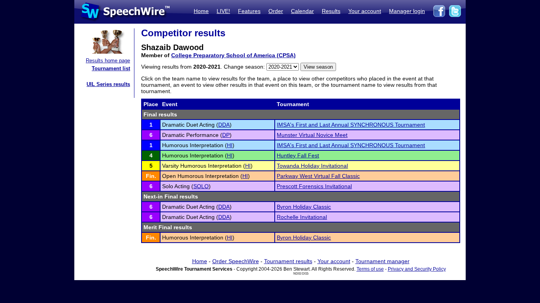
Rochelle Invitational (302, 217)
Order (275, 11)
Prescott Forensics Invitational (314, 186)
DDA (224, 125)
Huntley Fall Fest (298, 155)
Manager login (407, 11)
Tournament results (288, 261)
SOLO (201, 186)
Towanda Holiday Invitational (312, 166)
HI (229, 145)
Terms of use (370, 269)
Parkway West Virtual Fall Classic (318, 176)
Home (201, 11)
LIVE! (223, 11)
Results (331, 11)
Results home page (108, 61)
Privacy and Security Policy (417, 269)
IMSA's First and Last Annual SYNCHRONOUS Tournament (351, 125)
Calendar (302, 11)
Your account (364, 11)
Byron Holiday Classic (304, 207)
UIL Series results (108, 84)
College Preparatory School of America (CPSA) (233, 55)
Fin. (151, 176)
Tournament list (111, 68)
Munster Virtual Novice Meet (312, 135)
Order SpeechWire (235, 261)
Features (249, 11)
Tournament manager (382, 261)
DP (226, 135)
